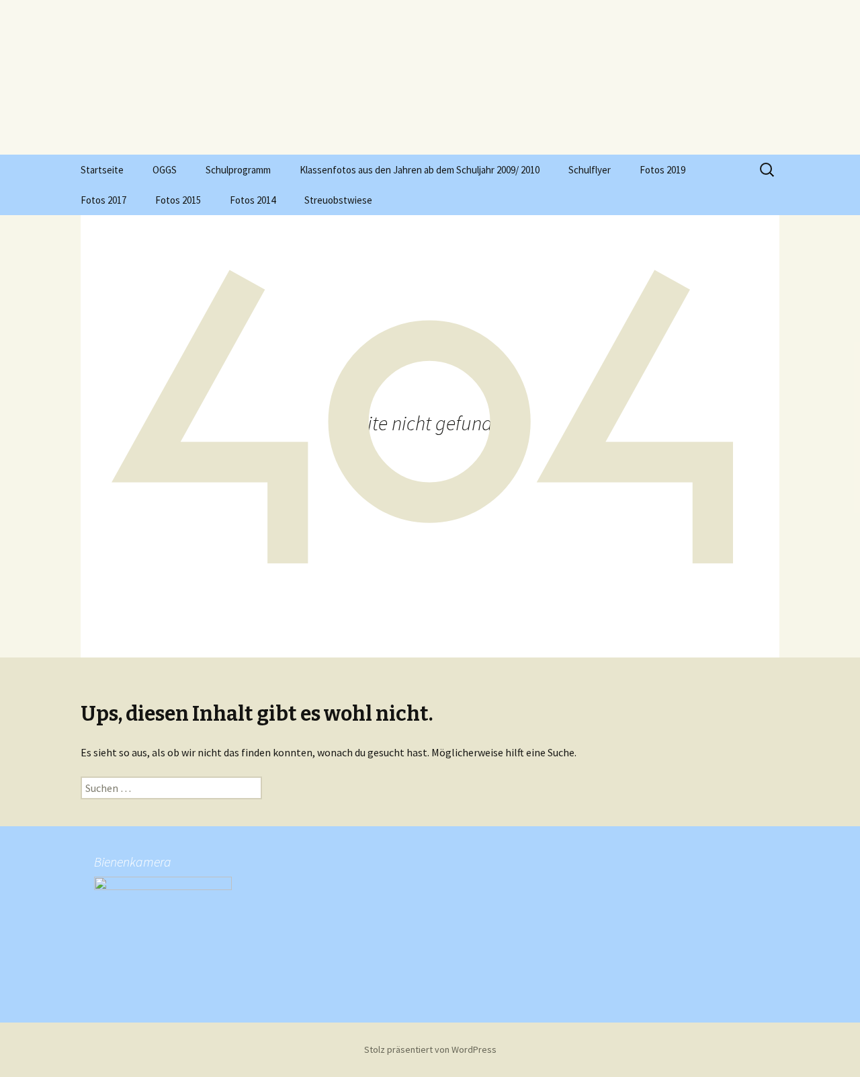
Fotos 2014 (252, 200)
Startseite (102, 169)
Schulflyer (589, 169)
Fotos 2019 (662, 169)
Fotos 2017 (103, 200)
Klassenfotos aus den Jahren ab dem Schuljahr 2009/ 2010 (420, 169)
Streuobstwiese (338, 200)
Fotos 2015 (178, 200)
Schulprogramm (238, 169)
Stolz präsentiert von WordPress (430, 1049)
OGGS (165, 169)
